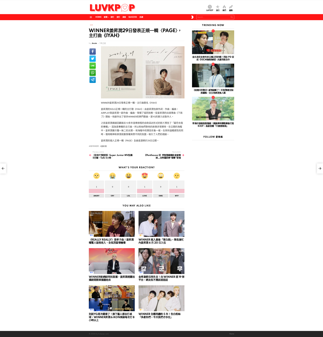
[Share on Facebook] (92, 51)
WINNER (94, 146)
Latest (209, 10)
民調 (141, 17)
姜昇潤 (104, 146)
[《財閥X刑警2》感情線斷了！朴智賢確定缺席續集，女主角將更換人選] (213, 75)
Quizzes (132, 17)
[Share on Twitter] (92, 58)
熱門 (224, 10)
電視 (91, 235)
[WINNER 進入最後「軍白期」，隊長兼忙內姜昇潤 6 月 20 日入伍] (161, 224)
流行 (218, 10)
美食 (124, 17)
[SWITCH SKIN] (192, 17)
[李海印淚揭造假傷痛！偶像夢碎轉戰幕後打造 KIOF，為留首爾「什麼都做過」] (213, 108)
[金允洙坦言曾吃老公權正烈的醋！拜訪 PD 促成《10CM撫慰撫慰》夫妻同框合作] (213, 42)
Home (98, 17)
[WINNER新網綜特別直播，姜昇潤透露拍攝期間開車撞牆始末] (112, 261)
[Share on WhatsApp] (92, 73)
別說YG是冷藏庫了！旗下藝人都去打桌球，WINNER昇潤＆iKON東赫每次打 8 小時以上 (111, 317)
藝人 (141, 235)
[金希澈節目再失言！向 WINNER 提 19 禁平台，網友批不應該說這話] (161, 261)
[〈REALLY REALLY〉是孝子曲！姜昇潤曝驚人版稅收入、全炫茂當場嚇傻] (112, 224)
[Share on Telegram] (92, 80)
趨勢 (231, 10)
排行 (112, 17)
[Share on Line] (92, 66)
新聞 (105, 17)
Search (231, 17)
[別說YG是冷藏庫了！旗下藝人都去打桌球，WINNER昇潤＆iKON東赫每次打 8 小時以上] (112, 298)
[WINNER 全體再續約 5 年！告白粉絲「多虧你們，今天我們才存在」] (161, 298)
